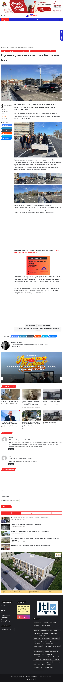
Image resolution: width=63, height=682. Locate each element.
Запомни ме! (5, 496)
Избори (55, 638)
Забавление (37, 635)
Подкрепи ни (4, 617)
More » (46, 344)
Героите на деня (46, 630)
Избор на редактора (22, 51)
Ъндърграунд (49, 667)
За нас (3, 605)
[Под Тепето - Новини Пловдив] (31, 15)
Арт (46, 622)
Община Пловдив (50, 51)
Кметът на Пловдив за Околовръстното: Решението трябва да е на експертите (9, 423)
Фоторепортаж (38, 667)
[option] (31, 367)
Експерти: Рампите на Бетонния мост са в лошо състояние (51, 402)
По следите (37, 659)
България (46, 625)
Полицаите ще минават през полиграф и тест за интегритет (29, 518)
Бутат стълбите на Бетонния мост (10, 401)
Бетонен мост (31, 325)
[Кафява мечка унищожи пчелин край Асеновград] (5, 527)
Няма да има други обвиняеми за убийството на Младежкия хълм (27, 19)
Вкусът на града (49, 628)
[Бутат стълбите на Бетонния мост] (10, 394)
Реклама (3, 608)
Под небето (47, 656)
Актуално (9, 47)
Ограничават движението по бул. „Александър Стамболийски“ (30, 531)
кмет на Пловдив (44, 325)
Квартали (33, 51)
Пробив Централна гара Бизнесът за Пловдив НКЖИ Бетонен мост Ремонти (38, 329)
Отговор (11, 449)
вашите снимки (38, 670)
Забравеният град (49, 635)
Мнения (56, 646)
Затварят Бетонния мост (50, 422)
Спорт (56, 659)
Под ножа (56, 656)
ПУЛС (49, 654)
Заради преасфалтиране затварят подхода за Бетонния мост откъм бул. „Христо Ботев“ (31, 423)
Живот (53, 633)
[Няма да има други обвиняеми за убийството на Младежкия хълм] (5, 547)
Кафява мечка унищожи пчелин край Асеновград (31, 368)
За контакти (4, 612)
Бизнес (53, 622)
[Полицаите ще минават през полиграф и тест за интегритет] (5, 520)
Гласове (57, 630)
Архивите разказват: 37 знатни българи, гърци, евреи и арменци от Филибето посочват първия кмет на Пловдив (31, 403)
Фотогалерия (46, 664)
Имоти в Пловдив (38, 643)
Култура (47, 646)
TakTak (3, 610)
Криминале (37, 646)
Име (2, 490)
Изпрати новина (5, 615)
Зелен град (46, 638)
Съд (48, 662)
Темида (56, 662)
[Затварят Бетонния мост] (52, 415)
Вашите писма (37, 628)
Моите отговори (38, 649)
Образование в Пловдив (51, 651)
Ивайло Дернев (8, 105)
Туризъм (36, 664)
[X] (16, 347)
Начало (4, 47)
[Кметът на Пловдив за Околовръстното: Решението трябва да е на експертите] (10, 415)
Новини (40, 51)
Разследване (47, 659)
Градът (12, 51)
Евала (45, 633)
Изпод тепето (52, 641)
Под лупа (36, 656)
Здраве (36, 638)
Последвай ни (24, 617)
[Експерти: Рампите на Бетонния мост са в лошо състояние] (52, 394)
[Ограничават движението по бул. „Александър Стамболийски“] (5, 533)
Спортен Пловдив (38, 662)
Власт (36, 630)
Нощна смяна (38, 651)
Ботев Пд (36, 625)
